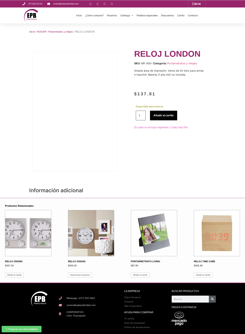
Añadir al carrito (164, 115)
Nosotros (112, 15)
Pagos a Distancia (184, 307)
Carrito (180, 15)
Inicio (79, 15)
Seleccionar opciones (80, 275)
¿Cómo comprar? (94, 15)
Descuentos (167, 15)
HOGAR (41, 31)
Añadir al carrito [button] (14, 275)
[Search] (212, 299)
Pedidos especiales (147, 15)
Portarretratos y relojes (60, 31)
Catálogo (125, 15)
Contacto (193, 15)
